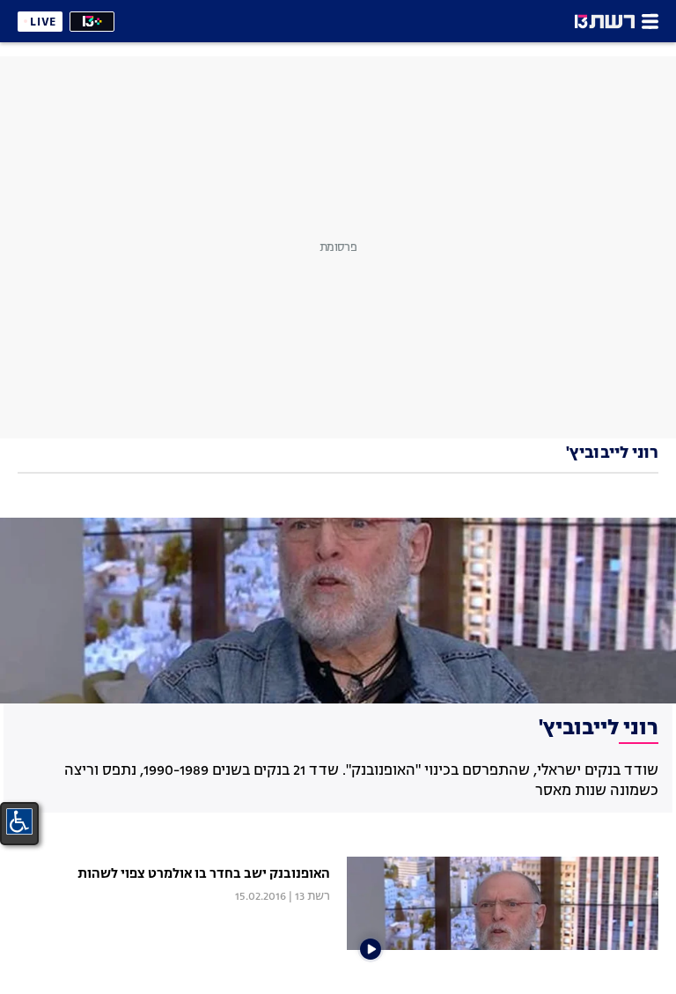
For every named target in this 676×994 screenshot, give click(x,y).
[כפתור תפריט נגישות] (19, 821)
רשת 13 (312, 896)
